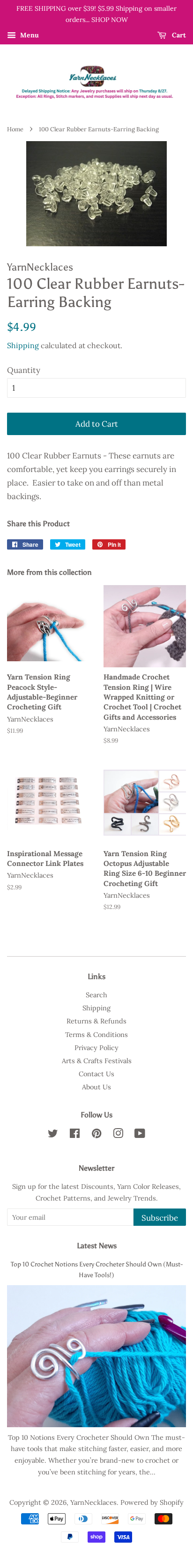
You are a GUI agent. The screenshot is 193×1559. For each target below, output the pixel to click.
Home (15, 129)
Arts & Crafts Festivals (97, 1060)
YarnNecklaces (93, 1502)
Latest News (97, 1245)
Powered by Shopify (152, 1502)
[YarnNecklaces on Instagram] (118, 1134)
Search (96, 994)
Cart (178, 35)
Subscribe (159, 1218)
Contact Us (96, 1073)
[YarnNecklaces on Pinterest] (96, 1134)
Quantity (23, 370)
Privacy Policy (96, 1047)
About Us (96, 1086)
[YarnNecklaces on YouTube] (139, 1134)
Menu (28, 35)
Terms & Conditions (96, 1034)
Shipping (23, 345)
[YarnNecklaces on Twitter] (53, 1134)
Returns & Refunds (96, 1020)
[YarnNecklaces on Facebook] (74, 1134)
